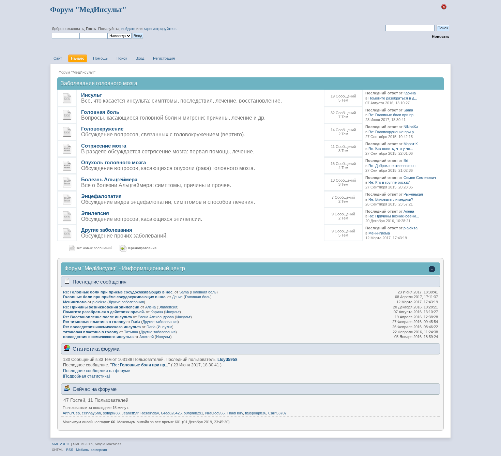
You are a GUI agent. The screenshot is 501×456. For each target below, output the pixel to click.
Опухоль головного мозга (113, 162)
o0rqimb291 (193, 413)
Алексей (146, 337)
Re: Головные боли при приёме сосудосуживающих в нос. (118, 292)
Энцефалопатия (101, 196)
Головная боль (100, 112)
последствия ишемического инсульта (98, 337)
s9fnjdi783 (111, 413)
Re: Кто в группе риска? (389, 182)
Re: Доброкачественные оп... (393, 166)
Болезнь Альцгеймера (109, 179)
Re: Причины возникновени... (393, 216)
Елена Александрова (156, 317)
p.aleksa (411, 228)
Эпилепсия (95, 213)
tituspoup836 (255, 413)
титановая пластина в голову (90, 332)
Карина (410, 93)
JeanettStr (130, 413)
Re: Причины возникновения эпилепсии (101, 307)
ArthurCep (71, 413)
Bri (406, 160)
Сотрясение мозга (103, 146)
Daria (135, 322)
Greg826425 (171, 413)
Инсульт (91, 95)
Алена (409, 211)
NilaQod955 (215, 413)
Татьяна (131, 332)
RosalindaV (149, 413)
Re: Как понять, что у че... (390, 149)
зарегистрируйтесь (160, 29)
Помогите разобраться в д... (392, 98)
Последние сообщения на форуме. (97, 370)
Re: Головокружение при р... (392, 132)
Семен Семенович (420, 178)
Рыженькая (413, 194)
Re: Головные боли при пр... (392, 115)
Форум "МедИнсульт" (88, 9)
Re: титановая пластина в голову (94, 322)
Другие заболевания (106, 230)
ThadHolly (235, 413)
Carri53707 (277, 413)
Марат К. (411, 144)
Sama (408, 110)
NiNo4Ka (411, 127)
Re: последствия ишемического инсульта (102, 327)
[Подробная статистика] (86, 376)
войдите (128, 29)
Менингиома (379, 233)
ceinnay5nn (91, 413)
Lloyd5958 (227, 359)
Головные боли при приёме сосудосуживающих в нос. (114, 297)
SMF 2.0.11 (61, 444)
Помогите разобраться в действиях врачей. (104, 312)
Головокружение (102, 129)
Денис (177, 297)
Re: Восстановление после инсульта (97, 317)
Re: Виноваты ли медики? (390, 199)
